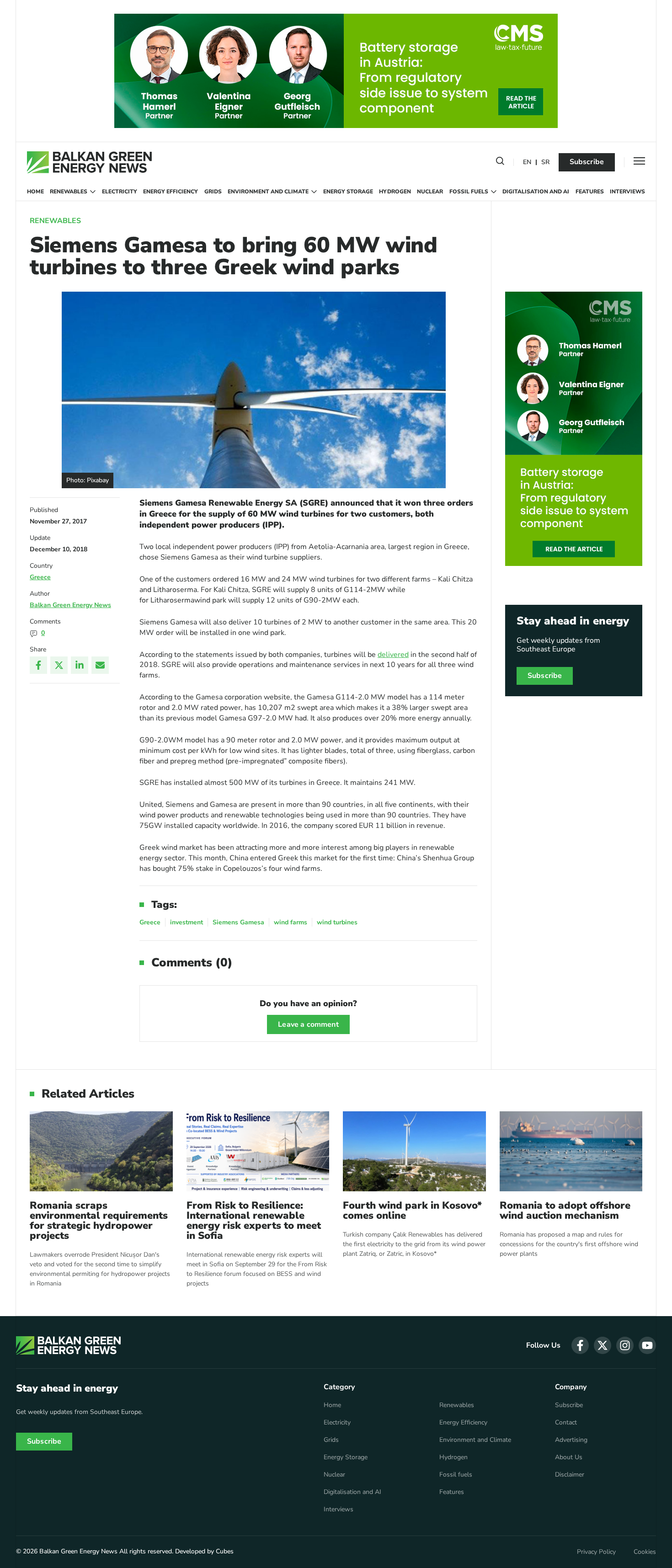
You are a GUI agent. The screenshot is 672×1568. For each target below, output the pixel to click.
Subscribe (587, 162)
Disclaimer (569, 1474)
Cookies (645, 1552)
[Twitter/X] (59, 665)
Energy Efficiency (170, 191)
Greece (40, 577)
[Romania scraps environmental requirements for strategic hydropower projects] (101, 1151)
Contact (566, 1422)
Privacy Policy (596, 1552)
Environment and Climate (268, 191)
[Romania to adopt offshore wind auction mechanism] (571, 1151)
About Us (568, 1457)
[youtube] (647, 1345)
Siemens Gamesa (238, 922)
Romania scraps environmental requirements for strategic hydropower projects (99, 1220)
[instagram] (625, 1345)
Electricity (119, 191)
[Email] (100, 665)
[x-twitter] (602, 1345)
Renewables (68, 191)
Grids (213, 191)
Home (35, 191)
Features (590, 191)
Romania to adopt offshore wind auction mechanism (565, 1210)
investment (186, 922)
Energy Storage (348, 191)
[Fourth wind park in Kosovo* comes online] (414, 1151)
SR (545, 162)
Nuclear (430, 191)
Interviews (627, 191)
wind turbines (337, 922)
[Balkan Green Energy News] (89, 162)
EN (527, 162)
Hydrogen (395, 191)
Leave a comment (308, 1024)
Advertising (571, 1440)
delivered (393, 655)
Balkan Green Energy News (70, 605)
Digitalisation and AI (535, 191)
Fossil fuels (468, 191)
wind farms (290, 922)
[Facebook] (38, 665)
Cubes (225, 1551)
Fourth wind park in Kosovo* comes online (412, 1210)
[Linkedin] (79, 665)
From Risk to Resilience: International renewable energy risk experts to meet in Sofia (254, 1220)
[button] (500, 163)
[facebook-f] (580, 1345)
